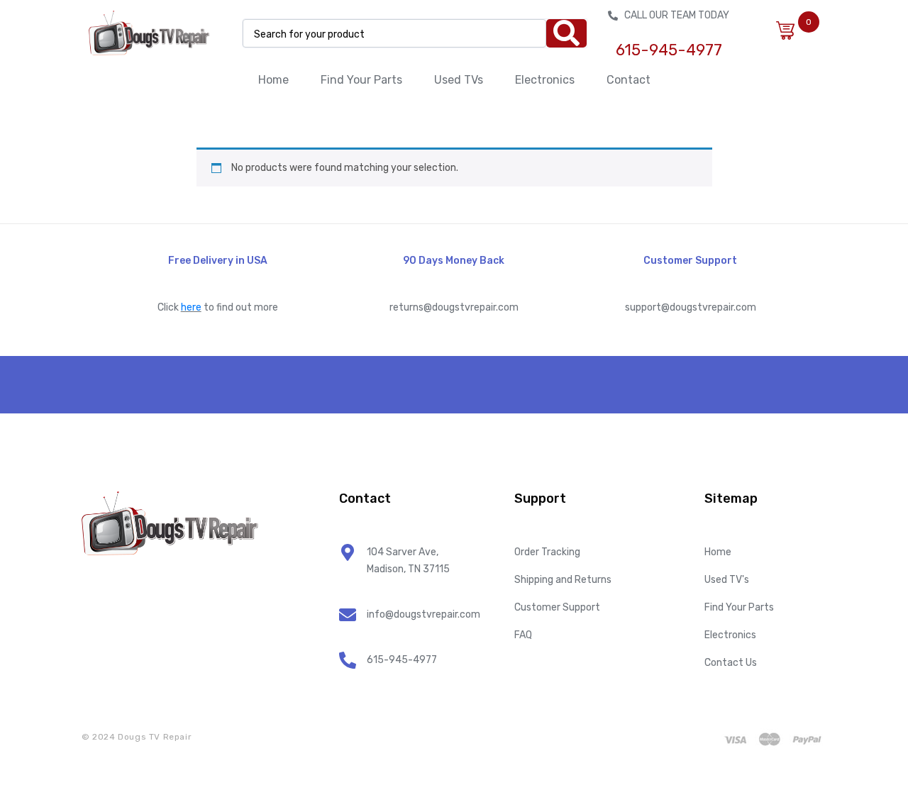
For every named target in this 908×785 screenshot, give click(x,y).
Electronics (545, 80)
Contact (628, 80)
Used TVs (458, 80)
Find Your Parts (361, 80)
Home (273, 80)
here (191, 307)
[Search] (566, 33)
